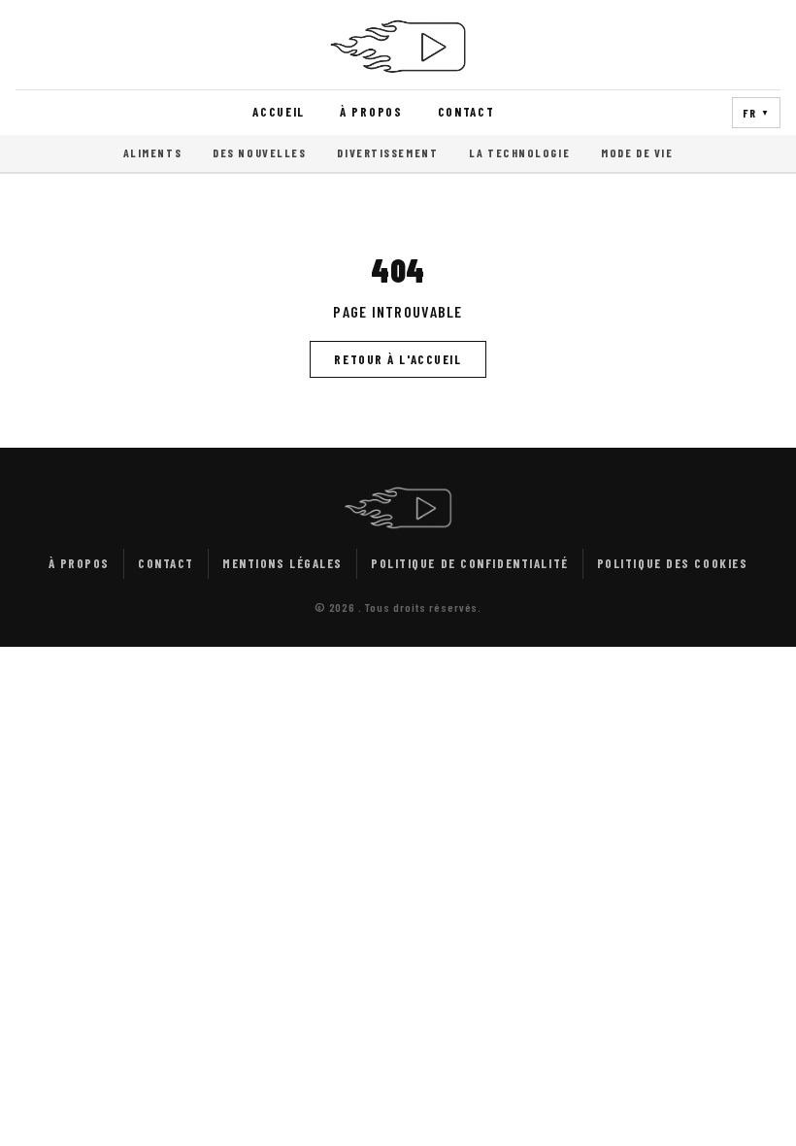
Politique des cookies (672, 563)
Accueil (278, 111)
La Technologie (519, 152)
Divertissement (387, 152)
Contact (466, 111)
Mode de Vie (637, 152)
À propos (371, 111)
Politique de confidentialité (470, 563)
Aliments (152, 152)
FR (756, 112)
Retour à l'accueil (397, 359)
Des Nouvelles (259, 152)
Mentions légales (282, 563)
